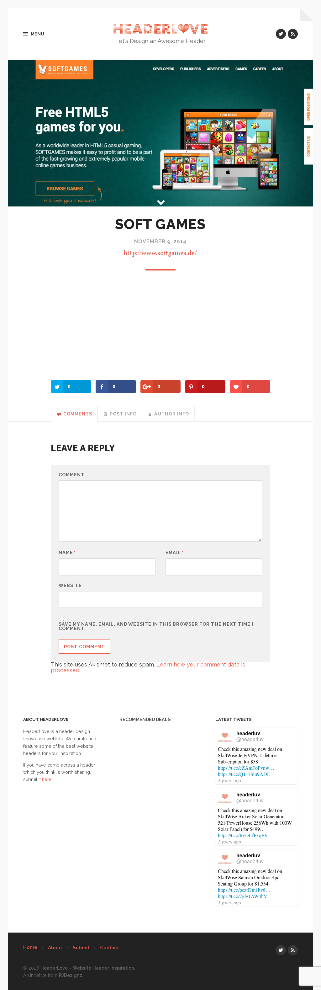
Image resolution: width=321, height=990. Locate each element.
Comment (72, 475)
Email (174, 552)
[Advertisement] (160, 327)
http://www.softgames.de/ (160, 253)
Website (70, 585)
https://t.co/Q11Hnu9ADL (244, 774)
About (55, 947)
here (47, 779)
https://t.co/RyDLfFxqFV (243, 835)
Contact (109, 947)
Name (67, 552)
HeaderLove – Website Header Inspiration (87, 968)
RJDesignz (70, 975)
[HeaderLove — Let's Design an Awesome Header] (160, 29)
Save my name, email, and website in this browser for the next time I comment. (156, 626)
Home (30, 947)
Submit (81, 947)
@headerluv (250, 739)
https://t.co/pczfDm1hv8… (244, 889)
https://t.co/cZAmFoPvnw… (246, 767)
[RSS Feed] (293, 34)
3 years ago (229, 780)
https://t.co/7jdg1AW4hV (242, 896)
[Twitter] (281, 34)
